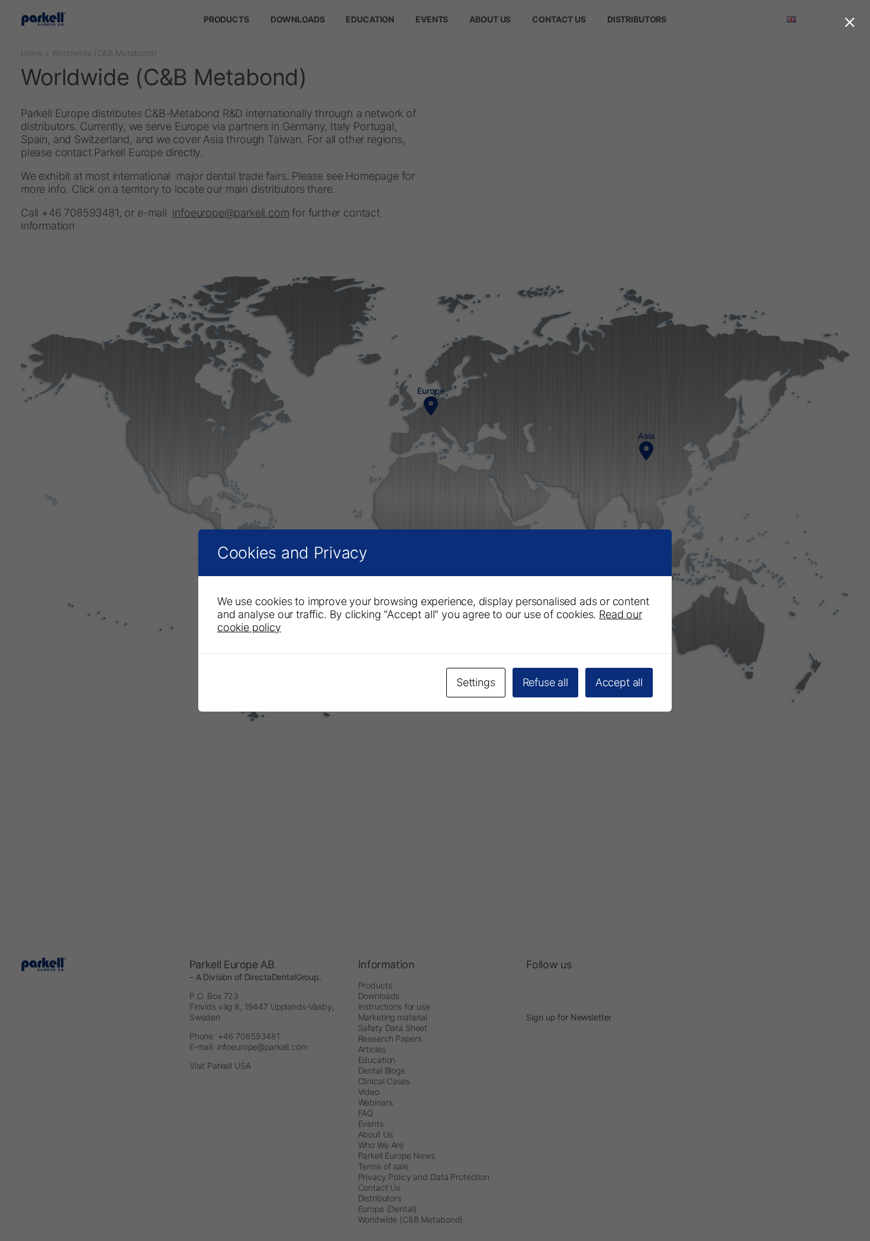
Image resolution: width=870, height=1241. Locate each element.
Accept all (619, 682)
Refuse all (545, 682)
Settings (475, 682)
